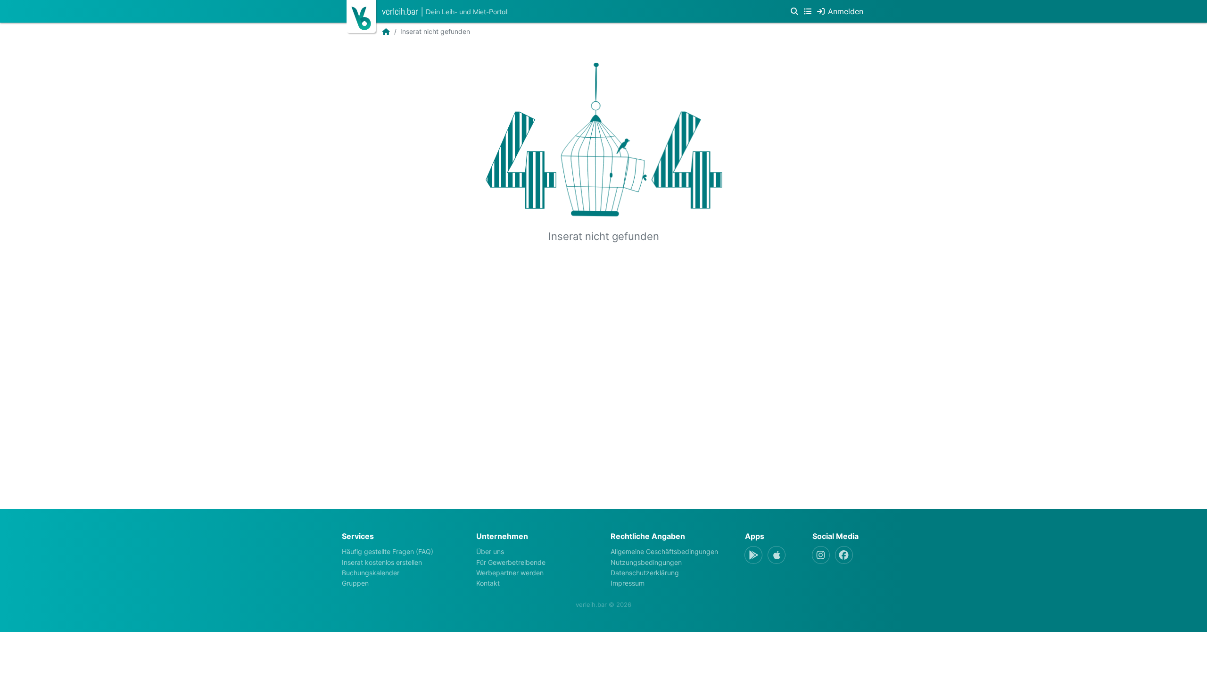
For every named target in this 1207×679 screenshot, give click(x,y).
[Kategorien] (807, 11)
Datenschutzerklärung (645, 573)
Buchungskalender (370, 573)
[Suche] (794, 11)
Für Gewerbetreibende (511, 562)
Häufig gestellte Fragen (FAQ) (387, 551)
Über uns (490, 551)
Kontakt (488, 583)
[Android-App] (753, 555)
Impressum (628, 583)
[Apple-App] (776, 555)
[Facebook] (843, 555)
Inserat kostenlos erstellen (382, 562)
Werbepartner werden (510, 573)
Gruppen (355, 583)
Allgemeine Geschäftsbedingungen (664, 551)
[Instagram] (820, 555)
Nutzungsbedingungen (646, 562)
